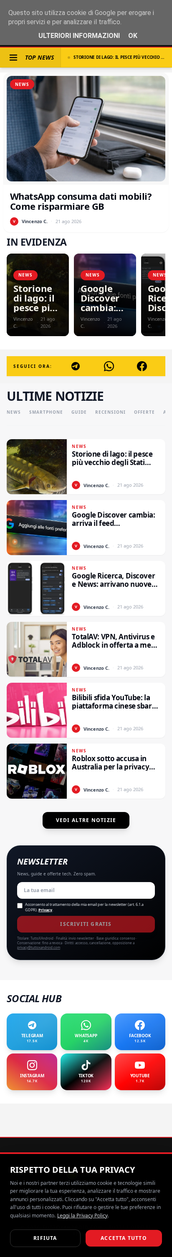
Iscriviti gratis (85, 924)
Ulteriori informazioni (79, 36)
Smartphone (46, 412)
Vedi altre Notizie (86, 820)
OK (132, 36)
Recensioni (110, 412)
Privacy (45, 910)
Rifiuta (45, 1238)
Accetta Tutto (124, 1238)
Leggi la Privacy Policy (82, 1215)
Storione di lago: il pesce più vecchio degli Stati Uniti (119, 57)
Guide (79, 412)
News (14, 412)
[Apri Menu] (13, 57)
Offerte (144, 412)
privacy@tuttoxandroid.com (38, 947)
